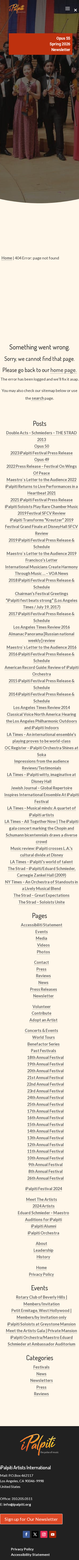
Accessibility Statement (30, 1554)
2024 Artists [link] (43, 1206)
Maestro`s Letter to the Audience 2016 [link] (41, 647)
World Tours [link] (43, 1037)
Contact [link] (41, 962)
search (37, 398)
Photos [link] (43, 951)
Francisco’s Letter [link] (41, 560)
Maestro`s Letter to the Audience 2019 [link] (41, 553)
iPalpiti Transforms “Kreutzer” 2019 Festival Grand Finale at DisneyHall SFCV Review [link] (41, 527)
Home (7, 257)
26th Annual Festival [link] (45, 1178)
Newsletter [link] (43, 995)
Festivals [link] (41, 1367)
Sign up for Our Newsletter (31, 1519)
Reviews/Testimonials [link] (41, 768)
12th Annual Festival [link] (45, 1144)
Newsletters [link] (41, 1380)
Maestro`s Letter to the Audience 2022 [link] (41, 479)
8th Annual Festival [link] (45, 1171)
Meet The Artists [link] (41, 1199)
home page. (63, 369)
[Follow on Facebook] (26, 1534)
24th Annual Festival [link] (45, 1097)
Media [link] (41, 938)
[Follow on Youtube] (52, 1534)
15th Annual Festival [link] (45, 1124)
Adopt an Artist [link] (43, 1020)
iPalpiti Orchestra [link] (43, 1232)
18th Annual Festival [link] (45, 1057)
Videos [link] (43, 945)
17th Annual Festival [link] (45, 1111)
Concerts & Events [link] (41, 1030)
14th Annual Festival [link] (45, 1131)
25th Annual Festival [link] (45, 1104)
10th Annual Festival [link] (45, 1158)
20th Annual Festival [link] (45, 1070)
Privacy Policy (22, 1549)
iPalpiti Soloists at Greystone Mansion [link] (41, 1324)
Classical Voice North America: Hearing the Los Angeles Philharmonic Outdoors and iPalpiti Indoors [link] (41, 721)
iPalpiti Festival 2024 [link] (43, 1188)
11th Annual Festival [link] (45, 1151)
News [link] (43, 982)
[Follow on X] (35, 1534)
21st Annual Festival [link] (45, 1077)
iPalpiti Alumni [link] (43, 1226)
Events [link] (41, 931)
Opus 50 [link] (41, 446)
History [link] (43, 1256)
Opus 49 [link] (41, 459)
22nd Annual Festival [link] (45, 1084)
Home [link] (41, 1267)
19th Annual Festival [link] (45, 1064)
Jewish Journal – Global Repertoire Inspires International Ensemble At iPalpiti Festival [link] (41, 794)
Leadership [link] (43, 1250)
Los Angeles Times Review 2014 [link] (41, 707)
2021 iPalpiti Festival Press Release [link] (41, 499)
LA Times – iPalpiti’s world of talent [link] (41, 861)
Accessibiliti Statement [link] (41, 924)
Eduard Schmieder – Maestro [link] (43, 1212)
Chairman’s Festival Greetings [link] (41, 593)
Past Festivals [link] (43, 1050)
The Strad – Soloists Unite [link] (41, 902)
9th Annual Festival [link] (45, 1164)
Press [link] (41, 969)
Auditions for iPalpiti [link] (43, 1219)
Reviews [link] (43, 975)
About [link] (41, 1243)
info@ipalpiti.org (17, 1504)
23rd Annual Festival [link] (45, 1090)
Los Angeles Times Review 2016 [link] (41, 627)
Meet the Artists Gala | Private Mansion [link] (41, 1330)
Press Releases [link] (43, 989)
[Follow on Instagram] (43, 1534)
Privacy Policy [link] (41, 1274)
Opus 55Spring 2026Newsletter (60, 44)
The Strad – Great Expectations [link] (41, 895)
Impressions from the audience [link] (41, 761)
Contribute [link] (41, 1013)
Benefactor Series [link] (43, 1044)
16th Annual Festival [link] (45, 1117)
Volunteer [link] (41, 1006)
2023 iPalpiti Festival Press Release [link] (41, 452)
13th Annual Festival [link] (45, 1137)
